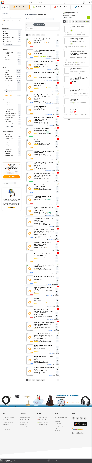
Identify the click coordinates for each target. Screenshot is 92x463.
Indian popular (71, 46)
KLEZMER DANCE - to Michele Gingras (44, 312)
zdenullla (51, 353)
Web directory (58, 430)
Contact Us (5, 419)
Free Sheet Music (43, 417)
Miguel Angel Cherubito (80, 71)
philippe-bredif (50, 91)
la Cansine (38, 299)
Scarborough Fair (74, 99)
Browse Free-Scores (9, 20)
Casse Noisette (44, 220)
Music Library (8, 16)
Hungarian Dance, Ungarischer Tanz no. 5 (43, 119)
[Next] (52, 460)
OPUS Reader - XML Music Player (61, 418)
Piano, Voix (73, 28)
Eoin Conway (79, 114)
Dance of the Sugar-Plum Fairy (43, 63)
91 (33, 34)
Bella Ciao (37, 140)
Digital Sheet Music (43, 422)
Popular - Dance (40, 24)
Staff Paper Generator (60, 426)
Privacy (4, 426)
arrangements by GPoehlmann (72, 64)
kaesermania (50, 306)
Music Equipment (43, 424)
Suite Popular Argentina (76, 68)
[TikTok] (85, 418)
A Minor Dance (42, 39)
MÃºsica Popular (78, 93)
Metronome (57, 421)
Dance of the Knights (44, 209)
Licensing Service (24, 422)
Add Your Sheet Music (25, 419)
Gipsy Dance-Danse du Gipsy (43, 288)
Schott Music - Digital (75, 73)
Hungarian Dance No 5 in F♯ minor (44, 73)
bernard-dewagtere (49, 80)
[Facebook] (73, 418)
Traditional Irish (72, 114)
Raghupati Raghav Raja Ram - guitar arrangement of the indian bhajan (78, 39)
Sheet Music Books (43, 419)
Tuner (56, 428)
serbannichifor (50, 319)
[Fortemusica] (73, 433)
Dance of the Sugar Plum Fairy (43, 254)
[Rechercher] (63, 2)
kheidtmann (51, 125)
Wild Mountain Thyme (75, 108)
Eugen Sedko (79, 46)
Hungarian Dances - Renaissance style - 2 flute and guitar (44, 324)
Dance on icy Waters (40, 107)
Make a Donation (24, 426)
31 (29, 34)
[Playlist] (90, 460)
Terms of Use (6, 424)
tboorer (51, 204)
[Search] (57, 28)
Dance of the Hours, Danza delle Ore (44, 175)
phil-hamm (51, 375)
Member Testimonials (8, 422)
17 (69, 21)
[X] (81, 418)
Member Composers (25, 417)
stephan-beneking (49, 58)
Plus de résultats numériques (77, 120)
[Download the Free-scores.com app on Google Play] (80, 424)
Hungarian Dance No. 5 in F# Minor (42, 244)
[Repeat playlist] (56, 460)
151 (38, 34)
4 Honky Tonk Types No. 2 (44, 277)
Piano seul (73, 100)
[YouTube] (77, 418)
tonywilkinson (50, 364)
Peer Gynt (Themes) (44, 97)
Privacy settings (6, 429)
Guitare (72, 69)
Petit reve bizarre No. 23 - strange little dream (44, 51)
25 (73, 21)
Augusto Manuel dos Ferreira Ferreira (78, 95)
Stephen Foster (72, 62)
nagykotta (50, 330)
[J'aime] (15, 460)
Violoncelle (73, 81)
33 (76, 21)
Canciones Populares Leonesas (78, 26)
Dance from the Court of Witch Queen (43, 346)
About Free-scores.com (8, 417)
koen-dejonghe (49, 295)
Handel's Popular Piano (44, 232)
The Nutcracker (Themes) (43, 336)
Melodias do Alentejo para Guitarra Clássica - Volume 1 (78, 89)
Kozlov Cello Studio (81, 85)
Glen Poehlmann (80, 62)
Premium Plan (23, 424)
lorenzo (51, 226)
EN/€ (88, 2)
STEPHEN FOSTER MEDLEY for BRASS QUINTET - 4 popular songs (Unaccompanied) (78, 53)
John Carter (76, 102)
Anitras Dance (43, 358)
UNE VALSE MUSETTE (40, 84)
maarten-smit (50, 284)
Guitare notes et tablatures (77, 41)
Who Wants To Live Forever (42, 196)
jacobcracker (50, 69)
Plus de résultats (84, 21)
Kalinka (40, 185)
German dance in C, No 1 (41, 129)
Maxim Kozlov (72, 85)
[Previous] (45, 460)
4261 (43, 34)
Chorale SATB (73, 109)
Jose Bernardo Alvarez (74, 33)
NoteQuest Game (59, 423)
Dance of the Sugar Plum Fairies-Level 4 (44, 369)
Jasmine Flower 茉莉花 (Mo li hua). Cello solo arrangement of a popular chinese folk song (79, 78)
